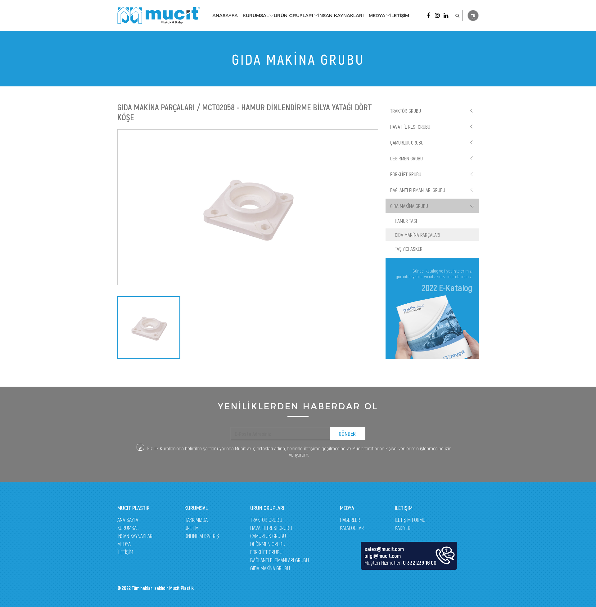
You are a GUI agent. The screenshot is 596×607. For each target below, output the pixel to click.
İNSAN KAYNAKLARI (341, 15)
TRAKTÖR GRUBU (405, 111)
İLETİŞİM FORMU (410, 519)
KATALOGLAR (352, 527)
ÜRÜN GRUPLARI (293, 15)
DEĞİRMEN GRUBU (406, 158)
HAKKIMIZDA (196, 519)
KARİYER (402, 527)
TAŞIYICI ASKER (408, 249)
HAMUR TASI (406, 221)
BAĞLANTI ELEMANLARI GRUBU (417, 190)
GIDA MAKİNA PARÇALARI (417, 235)
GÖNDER (347, 433)
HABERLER (350, 519)
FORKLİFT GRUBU (405, 174)
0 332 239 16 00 (419, 562)
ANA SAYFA (127, 519)
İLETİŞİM (399, 15)
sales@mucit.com (384, 548)
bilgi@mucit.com (382, 555)
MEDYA (377, 15)
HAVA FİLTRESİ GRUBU (410, 126)
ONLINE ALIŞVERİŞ (201, 535)
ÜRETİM (191, 527)
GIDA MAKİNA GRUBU (409, 206)
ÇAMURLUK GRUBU (406, 142)
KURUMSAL (256, 15)
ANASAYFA (225, 15)
